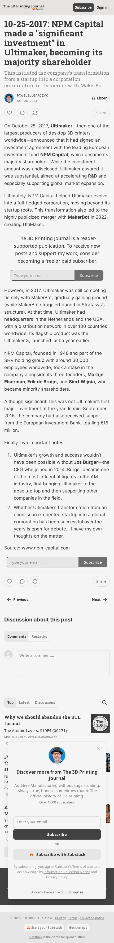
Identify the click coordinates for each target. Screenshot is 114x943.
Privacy (60, 918)
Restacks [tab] (39, 636)
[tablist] (27, 636)
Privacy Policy (56, 877)
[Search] (104, 702)
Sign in (103, 7)
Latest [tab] (24, 702)
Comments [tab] (16, 636)
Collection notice (92, 918)
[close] (98, 749)
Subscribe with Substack (60, 854)
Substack (35, 937)
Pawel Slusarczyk (32, 95)
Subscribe (83, 7)
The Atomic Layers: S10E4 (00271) (35, 730)
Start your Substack (46, 927)
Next (96, 599)
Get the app (78, 927)
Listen (102, 98)
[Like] (9, 113)
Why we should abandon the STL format (42, 720)
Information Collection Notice (66, 871)
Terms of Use (82, 866)
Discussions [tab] (45, 702)
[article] (57, 730)
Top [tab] (10, 702)
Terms (72, 918)
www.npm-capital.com (46, 548)
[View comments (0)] (22, 113)
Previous (20, 599)
